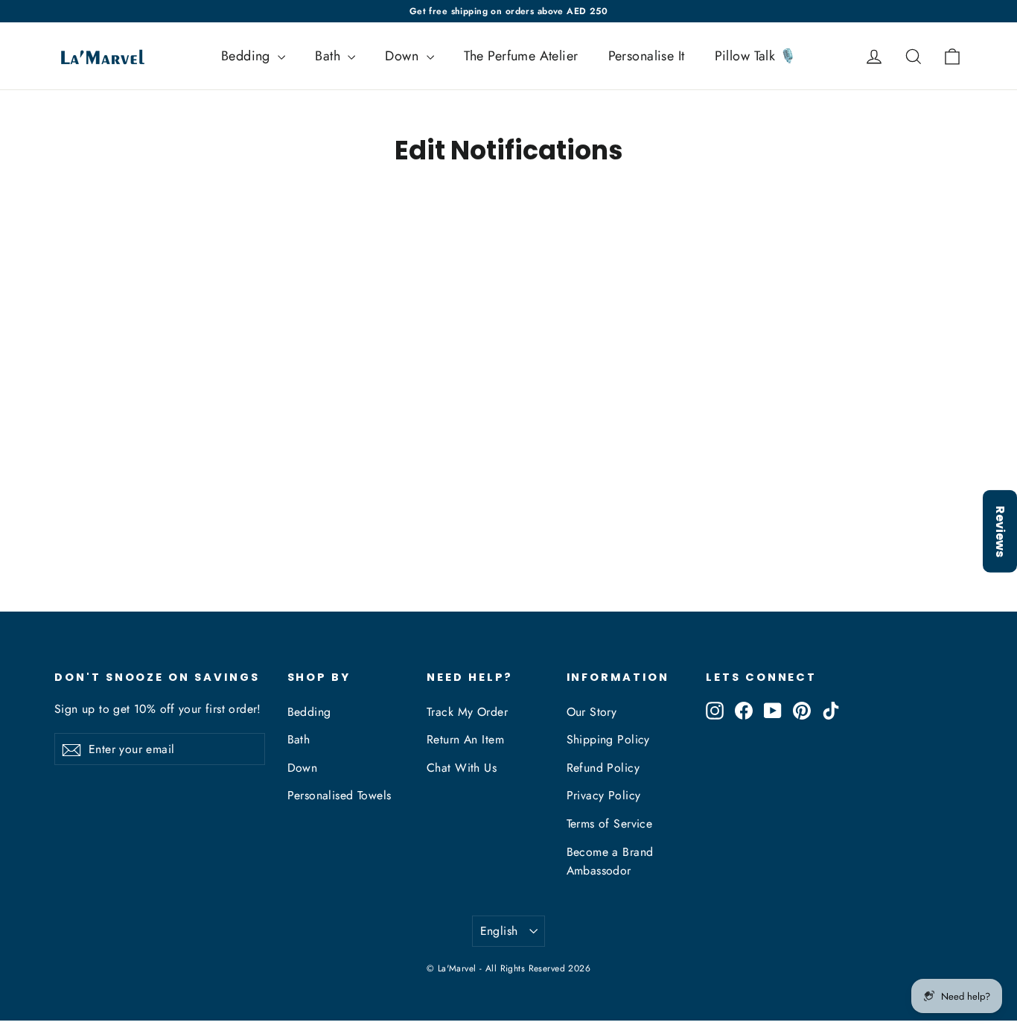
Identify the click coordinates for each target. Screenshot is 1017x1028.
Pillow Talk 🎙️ (756, 56)
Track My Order (467, 711)
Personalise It (646, 56)
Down (403, 56)
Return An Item (465, 739)
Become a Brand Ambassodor (610, 861)
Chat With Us (462, 767)
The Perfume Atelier (521, 56)
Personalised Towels (339, 795)
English (499, 930)
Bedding (247, 56)
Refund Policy (603, 767)
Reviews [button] (1000, 531)
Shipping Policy (608, 739)
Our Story (592, 711)
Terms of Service (610, 823)
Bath (329, 56)
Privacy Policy (604, 795)
